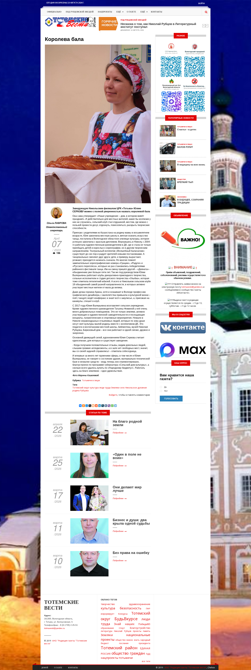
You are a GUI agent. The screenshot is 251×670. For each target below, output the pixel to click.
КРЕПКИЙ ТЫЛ (185, 182)
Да (165, 387)
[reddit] (96, 405)
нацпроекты (109, 658)
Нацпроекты (105, 12)
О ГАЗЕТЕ (131, 12)
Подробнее (118, 432)
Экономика (182, 197)
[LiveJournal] (102, 405)
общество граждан (128, 653)
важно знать (133, 640)
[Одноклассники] (83, 405)
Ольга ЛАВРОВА (56, 223)
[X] (90, 405)
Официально (54, 12)
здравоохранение (139, 604)
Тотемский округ (80, 387)
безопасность (130, 608)
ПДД (148, 653)
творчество (108, 604)
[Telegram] (115, 405)
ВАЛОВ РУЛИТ (185, 147)
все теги (146, 661)
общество (120, 640)
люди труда (105, 387)
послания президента (134, 643)
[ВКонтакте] (80, 405)
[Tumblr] (106, 405)
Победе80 (144, 624)
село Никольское (128, 387)
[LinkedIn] (99, 405)
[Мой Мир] (86, 405)
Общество (181, 179)
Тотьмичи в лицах (91, 380)
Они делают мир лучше (127, 488)
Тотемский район (119, 647)
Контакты (156, 12)
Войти (201, 3)
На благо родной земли (127, 423)
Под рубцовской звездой (80, 12)
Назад (203, 25)
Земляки (115, 387)
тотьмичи (126, 658)
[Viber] (109, 405)
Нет (166, 391)
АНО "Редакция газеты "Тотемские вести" (186, 667)
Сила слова (129, 24)
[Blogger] (93, 405)
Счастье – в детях (186, 129)
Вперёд (206, 25)
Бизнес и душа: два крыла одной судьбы (131, 521)
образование (107, 628)
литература (106, 631)
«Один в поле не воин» (127, 456)
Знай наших (124, 624)
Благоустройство (140, 628)
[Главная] (70, 21)
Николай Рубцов (122, 631)
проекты (137, 631)
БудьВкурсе (126, 618)
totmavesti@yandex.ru (192, 287)
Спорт (122, 628)
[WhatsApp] (112, 405)
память (146, 631)
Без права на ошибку (131, 552)
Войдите (113, 394)
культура (94, 387)
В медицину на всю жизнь (191, 164)
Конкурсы (123, 613)
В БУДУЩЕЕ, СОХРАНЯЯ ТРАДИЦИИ (190, 201)
